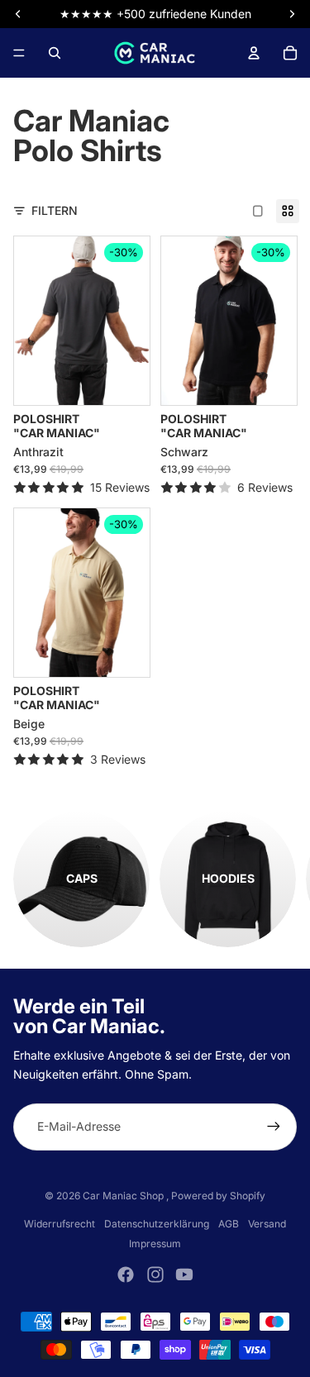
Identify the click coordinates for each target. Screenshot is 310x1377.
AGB (228, 1223)
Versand (267, 1223)
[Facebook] (126, 1274)
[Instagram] (155, 1274)
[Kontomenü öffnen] (254, 53)
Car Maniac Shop (124, 1195)
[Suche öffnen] (54, 53)
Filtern (54, 210)
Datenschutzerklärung (156, 1223)
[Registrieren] (273, 1126)
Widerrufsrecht (59, 1223)
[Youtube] (184, 1274)
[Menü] (19, 53)
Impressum (155, 1243)
